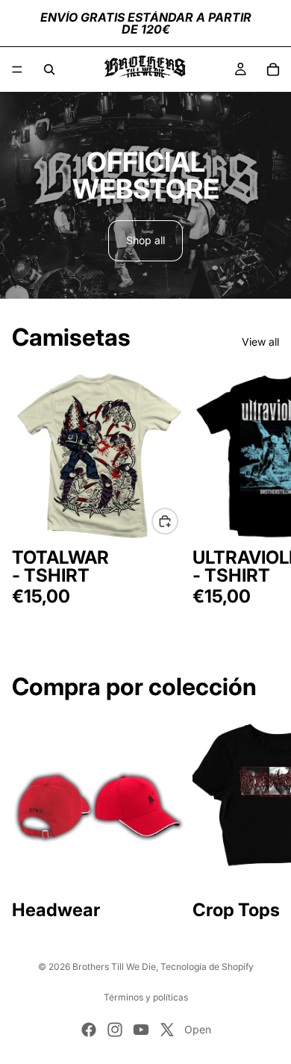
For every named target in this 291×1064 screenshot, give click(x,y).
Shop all (145, 240)
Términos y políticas (146, 997)
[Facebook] (89, 1030)
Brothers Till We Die (114, 966)
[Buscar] (49, 69)
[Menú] (17, 69)
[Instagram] (115, 1030)
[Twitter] (167, 1030)
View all (260, 341)
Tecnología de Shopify (207, 966)
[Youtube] (141, 1030)
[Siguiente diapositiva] (262, 495)
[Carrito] (273, 69)
